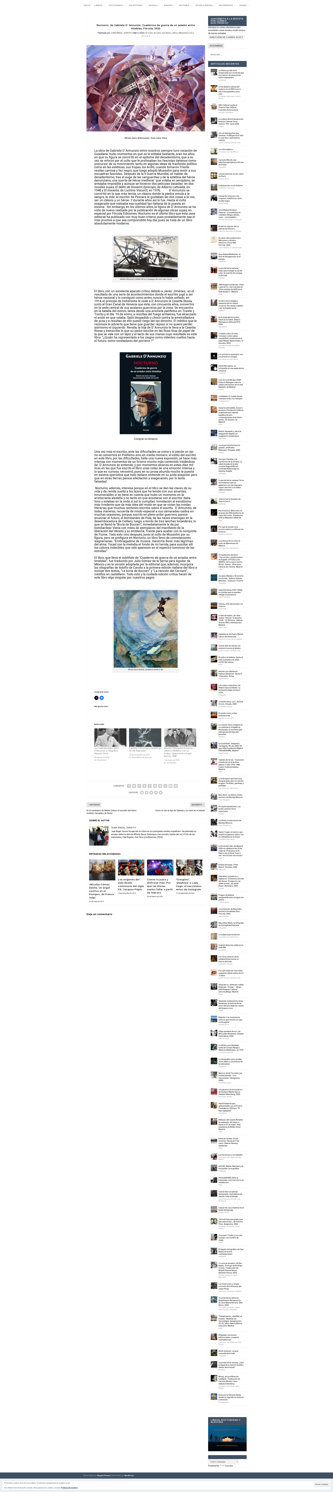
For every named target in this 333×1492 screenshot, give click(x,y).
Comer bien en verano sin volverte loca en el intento (230, 647)
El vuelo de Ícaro (153, 33)
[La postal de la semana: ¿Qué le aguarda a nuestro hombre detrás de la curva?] (214, 1364)
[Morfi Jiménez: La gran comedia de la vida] (214, 1352)
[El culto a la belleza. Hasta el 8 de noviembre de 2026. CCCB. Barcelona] (214, 659)
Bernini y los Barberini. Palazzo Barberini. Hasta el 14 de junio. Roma (230, 673)
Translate (229, 1466)
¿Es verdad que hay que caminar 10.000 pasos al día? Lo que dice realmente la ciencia (231, 136)
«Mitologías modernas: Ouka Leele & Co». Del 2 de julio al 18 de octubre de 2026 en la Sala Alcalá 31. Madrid (231, 288)
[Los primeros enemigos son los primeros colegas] (214, 356)
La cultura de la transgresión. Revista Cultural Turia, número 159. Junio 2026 (231, 121)
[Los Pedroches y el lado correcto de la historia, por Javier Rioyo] (214, 1285)
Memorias (183, 33)
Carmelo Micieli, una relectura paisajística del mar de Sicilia (231, 162)
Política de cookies (69, 1488)
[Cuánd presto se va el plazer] (214, 187)
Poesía (221, 1011)
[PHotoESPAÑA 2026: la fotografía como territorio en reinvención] (214, 1179)
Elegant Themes (103, 1475)
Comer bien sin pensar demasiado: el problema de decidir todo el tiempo (230, 1194)
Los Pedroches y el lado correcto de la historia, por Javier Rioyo (230, 1286)
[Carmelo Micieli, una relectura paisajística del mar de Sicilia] (214, 161)
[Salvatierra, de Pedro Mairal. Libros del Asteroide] (214, 636)
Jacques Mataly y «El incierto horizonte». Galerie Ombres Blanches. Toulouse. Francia (231, 578)
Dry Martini (222, 188)
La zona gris (237, 220)
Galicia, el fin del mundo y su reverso (231, 605)
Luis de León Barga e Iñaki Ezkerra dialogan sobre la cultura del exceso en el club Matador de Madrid (231, 383)
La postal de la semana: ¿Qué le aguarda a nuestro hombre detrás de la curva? (231, 1365)
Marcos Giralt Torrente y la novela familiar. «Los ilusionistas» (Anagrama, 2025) (230, 1076)
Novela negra (204, 5)
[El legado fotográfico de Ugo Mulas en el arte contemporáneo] (214, 1251)
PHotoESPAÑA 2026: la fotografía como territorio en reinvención (231, 1180)
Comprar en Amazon (146, 438)
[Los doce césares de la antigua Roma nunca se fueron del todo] (214, 958)
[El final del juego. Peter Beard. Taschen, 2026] (214, 866)
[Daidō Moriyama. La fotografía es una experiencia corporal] (214, 367)
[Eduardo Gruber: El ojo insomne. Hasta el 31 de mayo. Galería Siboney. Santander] (214, 1140)
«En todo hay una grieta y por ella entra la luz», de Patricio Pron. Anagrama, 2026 (231, 1221)
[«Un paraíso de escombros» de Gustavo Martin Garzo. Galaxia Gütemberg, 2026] (214, 1091)
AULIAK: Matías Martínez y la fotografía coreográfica (231, 1167)
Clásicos (222, 231)
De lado (221, 1275)
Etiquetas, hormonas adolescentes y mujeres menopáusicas (229, 1337)
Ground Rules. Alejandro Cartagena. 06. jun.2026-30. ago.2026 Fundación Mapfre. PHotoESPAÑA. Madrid (231, 747)
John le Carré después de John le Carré (230, 500)
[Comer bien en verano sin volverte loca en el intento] (214, 647)
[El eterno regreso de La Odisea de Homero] (214, 228)
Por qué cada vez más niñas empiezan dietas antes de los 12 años (231, 973)
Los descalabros (226, 149)
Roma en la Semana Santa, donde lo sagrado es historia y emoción (231, 1397)
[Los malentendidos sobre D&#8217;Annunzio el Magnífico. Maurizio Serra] (110, 737)
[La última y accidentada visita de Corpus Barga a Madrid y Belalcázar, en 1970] (214, 1047)
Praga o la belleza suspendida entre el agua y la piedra (231, 897)
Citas (220, 294)
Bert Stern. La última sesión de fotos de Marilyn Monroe (231, 796)
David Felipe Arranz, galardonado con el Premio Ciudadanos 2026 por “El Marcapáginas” (230, 1107)
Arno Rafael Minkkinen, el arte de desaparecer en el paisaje (230, 256)
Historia (184, 5)
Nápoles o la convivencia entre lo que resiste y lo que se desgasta (230, 1019)
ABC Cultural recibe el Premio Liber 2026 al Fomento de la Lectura (228, 107)
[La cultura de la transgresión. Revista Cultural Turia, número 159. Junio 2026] (214, 121)
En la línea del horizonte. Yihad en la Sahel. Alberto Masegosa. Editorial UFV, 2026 (229, 321)
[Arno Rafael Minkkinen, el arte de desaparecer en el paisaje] (214, 256)
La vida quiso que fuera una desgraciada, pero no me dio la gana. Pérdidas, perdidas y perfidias (231, 782)
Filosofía (222, 348)
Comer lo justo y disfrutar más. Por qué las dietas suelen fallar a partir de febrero (160, 886)
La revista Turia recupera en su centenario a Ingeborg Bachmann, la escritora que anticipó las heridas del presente (231, 729)
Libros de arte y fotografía (228, 1310)
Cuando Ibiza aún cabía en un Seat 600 (231, 946)
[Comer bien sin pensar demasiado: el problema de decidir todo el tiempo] (214, 1193)
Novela (153, 5)
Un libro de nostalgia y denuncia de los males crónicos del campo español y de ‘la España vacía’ (231, 304)
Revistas (222, 737)
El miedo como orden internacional (228, 714)
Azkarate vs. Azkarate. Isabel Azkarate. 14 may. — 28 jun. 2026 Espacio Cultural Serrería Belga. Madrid (231, 988)
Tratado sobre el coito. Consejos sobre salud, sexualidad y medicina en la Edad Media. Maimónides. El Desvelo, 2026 (231, 338)
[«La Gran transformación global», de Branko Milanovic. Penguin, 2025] (214, 447)
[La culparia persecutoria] (214, 936)
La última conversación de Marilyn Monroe (230, 821)
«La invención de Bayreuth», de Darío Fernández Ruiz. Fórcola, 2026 (230, 911)
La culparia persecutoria (229, 935)
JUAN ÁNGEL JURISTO (121, 33)
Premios (222, 112)
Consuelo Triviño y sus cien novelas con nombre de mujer (230, 1237)
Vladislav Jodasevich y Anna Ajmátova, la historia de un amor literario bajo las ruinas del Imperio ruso (231, 1004)
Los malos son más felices (228, 152)
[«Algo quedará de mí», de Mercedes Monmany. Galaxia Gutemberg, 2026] (214, 1033)
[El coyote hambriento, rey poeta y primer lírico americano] (214, 808)
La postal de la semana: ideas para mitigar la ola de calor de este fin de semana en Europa (230, 271)
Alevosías (230, 96)
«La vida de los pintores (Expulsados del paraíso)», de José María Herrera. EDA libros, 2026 (230, 1301)
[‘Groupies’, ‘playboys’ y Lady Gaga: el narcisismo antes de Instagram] (189, 867)
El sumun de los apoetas (233, 639)
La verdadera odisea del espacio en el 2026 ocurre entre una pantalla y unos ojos (230, 90)
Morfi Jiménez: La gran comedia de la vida (228, 1352)
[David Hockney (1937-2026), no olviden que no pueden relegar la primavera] (214, 591)
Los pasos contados (226, 1052)
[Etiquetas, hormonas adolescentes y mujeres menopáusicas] (214, 1336)
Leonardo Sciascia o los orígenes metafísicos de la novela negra (230, 198)
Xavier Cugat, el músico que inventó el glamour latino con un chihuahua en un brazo (231, 834)
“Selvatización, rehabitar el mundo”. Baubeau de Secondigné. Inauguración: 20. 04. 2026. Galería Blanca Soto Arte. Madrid (230, 1321)
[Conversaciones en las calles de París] (214, 175)
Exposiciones (223, 678)
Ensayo (168, 5)
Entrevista (228, 220)
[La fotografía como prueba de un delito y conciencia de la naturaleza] (214, 1061)
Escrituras (135, 5)
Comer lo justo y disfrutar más (229, 143)
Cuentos (222, 310)
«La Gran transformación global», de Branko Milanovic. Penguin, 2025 (229, 447)
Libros (98, 5)
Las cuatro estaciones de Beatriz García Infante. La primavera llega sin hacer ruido (229, 689)
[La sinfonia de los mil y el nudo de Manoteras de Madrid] (214, 542)
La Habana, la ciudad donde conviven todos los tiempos (230, 397)
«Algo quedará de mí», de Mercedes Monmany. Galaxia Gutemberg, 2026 (231, 1033)
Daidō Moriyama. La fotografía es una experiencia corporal (231, 368)
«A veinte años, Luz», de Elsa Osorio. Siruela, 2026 (231, 703)
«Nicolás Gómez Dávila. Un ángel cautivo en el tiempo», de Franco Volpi (101, 891)
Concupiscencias (225, 346)
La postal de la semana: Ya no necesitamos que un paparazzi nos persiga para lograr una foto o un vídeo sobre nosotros (231, 485)
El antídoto (222, 96)
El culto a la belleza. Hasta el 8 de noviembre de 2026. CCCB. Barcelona (231, 659)
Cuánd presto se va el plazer (231, 185)
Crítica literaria (224, 248)
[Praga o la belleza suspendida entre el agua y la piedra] (214, 897)
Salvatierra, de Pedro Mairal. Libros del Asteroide (231, 635)
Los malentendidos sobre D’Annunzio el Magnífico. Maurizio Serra (106, 751)
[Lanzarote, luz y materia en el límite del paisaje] (214, 1209)
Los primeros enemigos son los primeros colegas (231, 355)
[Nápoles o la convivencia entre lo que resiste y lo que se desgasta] (214, 1019)
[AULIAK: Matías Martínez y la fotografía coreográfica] (214, 1168)
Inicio (87, 5)
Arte (220, 597)
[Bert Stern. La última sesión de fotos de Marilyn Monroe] (214, 796)
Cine (224, 627)
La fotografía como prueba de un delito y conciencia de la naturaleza (230, 1061)
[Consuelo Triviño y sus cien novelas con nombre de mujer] (214, 1237)
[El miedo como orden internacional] (214, 715)
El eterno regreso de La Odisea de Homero (229, 227)
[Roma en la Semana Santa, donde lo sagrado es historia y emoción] (214, 1396)
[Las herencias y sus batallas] (214, 1156)
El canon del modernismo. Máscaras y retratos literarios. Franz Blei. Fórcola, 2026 (230, 241)
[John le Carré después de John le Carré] (214, 501)
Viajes (242, 5)
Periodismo (229, 112)
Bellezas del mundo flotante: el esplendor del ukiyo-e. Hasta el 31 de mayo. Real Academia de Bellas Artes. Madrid (231, 1124)
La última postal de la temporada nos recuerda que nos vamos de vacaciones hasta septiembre (231, 74)
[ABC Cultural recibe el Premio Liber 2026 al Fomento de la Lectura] (214, 107)
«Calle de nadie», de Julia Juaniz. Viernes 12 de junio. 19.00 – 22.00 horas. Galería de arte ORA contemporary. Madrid (230, 620)
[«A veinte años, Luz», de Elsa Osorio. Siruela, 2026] (214, 703)
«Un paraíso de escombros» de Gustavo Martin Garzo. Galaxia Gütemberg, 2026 (231, 1092)
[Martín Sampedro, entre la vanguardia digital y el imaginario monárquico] (214, 433)
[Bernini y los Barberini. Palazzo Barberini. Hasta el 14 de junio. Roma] (214, 673)
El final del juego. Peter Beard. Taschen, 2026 (228, 866)
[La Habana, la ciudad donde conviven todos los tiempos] (214, 398)
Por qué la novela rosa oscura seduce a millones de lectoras (231, 529)
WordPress (129, 1475)
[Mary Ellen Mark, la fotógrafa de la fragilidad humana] (214, 924)
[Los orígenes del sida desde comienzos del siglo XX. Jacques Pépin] (131, 867)
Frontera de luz (224, 179)
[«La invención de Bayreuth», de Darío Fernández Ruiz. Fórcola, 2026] (214, 910)
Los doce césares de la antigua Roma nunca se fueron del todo (229, 959)
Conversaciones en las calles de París (231, 175)
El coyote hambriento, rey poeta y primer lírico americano (230, 808)
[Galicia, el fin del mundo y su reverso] (214, 605)
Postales (222, 278)
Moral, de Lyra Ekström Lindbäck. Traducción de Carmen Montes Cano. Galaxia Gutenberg (229, 1380)
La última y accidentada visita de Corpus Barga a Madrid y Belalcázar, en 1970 (231, 1047)
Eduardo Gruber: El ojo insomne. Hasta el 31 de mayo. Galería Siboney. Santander (229, 1142)
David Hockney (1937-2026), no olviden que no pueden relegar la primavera (231, 592)
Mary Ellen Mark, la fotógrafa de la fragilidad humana (231, 924)
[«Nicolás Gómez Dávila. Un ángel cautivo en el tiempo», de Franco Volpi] (102, 870)
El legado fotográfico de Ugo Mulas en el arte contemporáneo (231, 1251)
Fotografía (116, 5)
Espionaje (222, 504)
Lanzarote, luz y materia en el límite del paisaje (231, 1209)
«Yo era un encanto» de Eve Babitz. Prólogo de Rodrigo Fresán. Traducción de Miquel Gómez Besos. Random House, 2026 (230, 1268)
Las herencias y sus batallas (231, 1155)
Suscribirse (216, 46)
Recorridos (226, 5)
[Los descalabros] (214, 151)
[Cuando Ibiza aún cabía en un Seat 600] (214, 947)
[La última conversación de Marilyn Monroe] (214, 822)
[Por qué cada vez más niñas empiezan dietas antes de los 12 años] (214, 972)
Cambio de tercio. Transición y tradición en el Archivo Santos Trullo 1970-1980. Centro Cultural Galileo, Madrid (231, 764)
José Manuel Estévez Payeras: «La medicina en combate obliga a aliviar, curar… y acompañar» (230, 213)
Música (226, 916)
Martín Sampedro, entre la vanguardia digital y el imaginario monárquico (230, 433)
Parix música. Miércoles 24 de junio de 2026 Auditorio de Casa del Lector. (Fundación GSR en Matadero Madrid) (231, 514)
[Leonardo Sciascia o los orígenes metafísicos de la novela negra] (214, 197)
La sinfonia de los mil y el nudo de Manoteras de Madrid (229, 543)
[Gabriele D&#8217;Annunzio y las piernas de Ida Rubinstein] (145, 737)
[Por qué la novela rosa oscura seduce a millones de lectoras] (214, 528)
